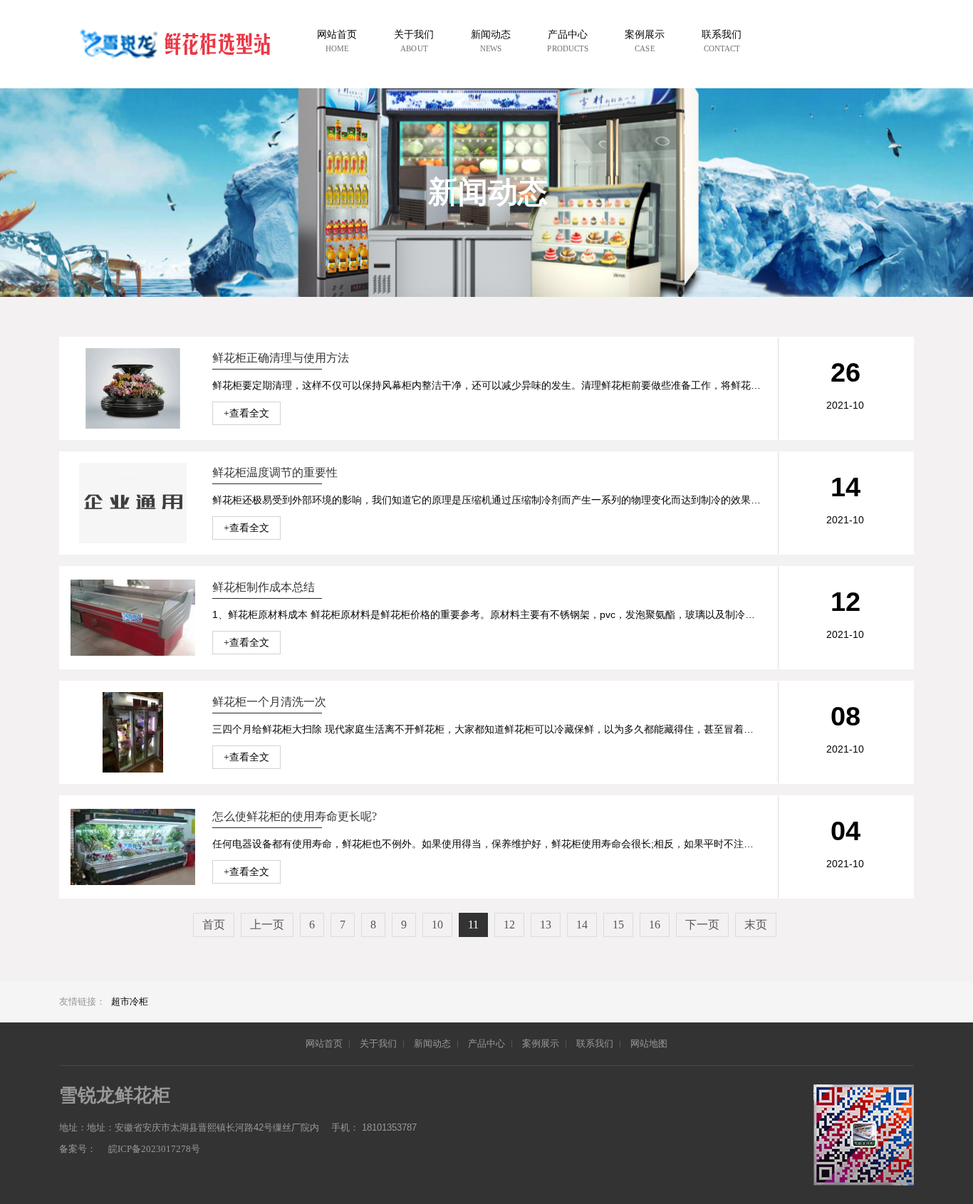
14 (582, 924)
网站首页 (324, 1043)
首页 (213, 924)
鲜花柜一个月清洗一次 (269, 702)
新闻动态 (432, 1043)
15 (618, 924)
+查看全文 (246, 413)
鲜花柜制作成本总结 (263, 587)
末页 (755, 924)
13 (545, 924)
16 (654, 924)
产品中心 (486, 1043)
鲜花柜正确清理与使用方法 (280, 358)
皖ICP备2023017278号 (154, 1148)
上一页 (267, 924)
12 (509, 924)
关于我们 (378, 1043)
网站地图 (648, 1043)
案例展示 (540, 1043)
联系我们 (594, 1043)
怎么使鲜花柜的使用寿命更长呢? (294, 816)
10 (437, 924)
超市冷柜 (129, 1001)
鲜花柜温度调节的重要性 (275, 472)
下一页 (702, 924)
